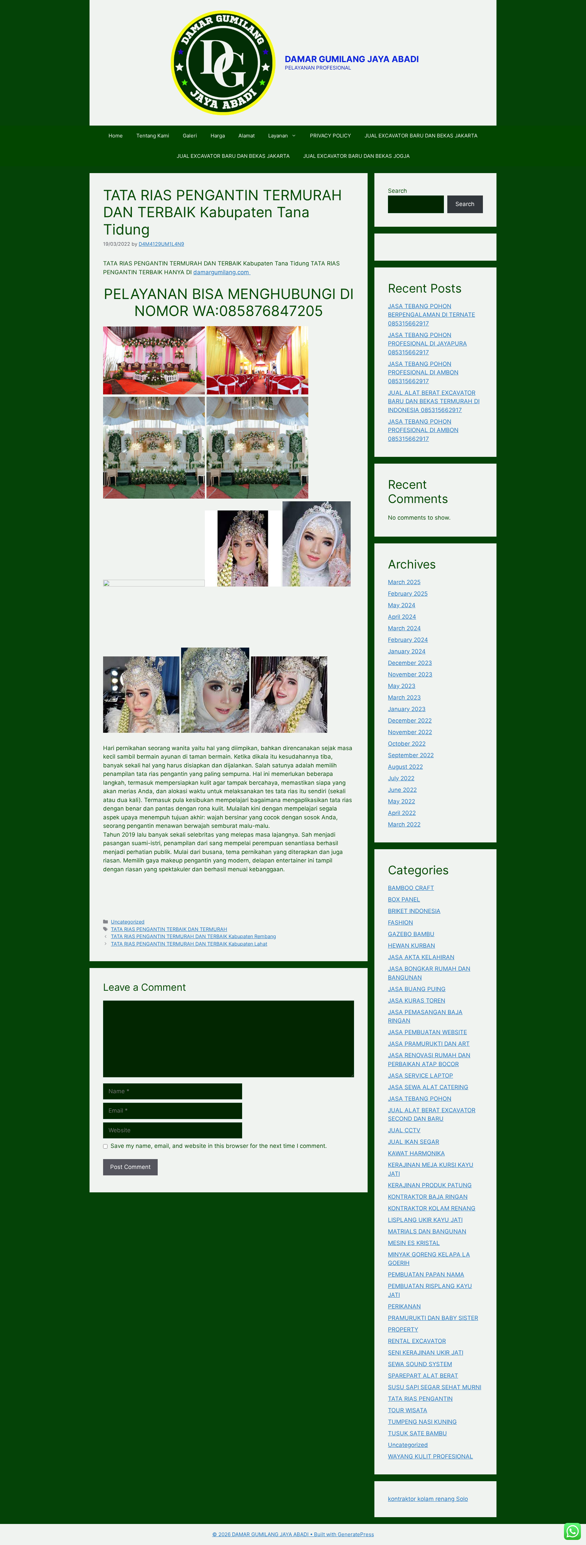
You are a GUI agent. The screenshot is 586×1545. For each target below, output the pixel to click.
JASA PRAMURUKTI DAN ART (429, 1043)
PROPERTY (403, 1329)
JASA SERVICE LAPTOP (420, 1075)
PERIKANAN (404, 1306)
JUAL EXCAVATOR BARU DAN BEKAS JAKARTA (421, 135)
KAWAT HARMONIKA (416, 1153)
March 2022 (404, 824)
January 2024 (407, 651)
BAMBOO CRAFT (411, 888)
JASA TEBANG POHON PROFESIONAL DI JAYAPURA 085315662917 (427, 344)
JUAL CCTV (404, 1130)
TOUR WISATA (407, 1410)
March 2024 (404, 628)
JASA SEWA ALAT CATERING (428, 1087)
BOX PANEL (404, 899)
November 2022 (410, 732)
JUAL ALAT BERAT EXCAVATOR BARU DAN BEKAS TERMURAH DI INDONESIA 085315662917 (434, 401)
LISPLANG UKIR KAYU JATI (425, 1219)
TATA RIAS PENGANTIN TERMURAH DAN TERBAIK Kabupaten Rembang (193, 936)
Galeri (190, 135)
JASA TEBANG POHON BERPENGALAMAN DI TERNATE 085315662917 (431, 315)
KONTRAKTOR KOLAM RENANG (431, 1208)
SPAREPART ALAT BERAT (423, 1375)
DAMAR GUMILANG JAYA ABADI (352, 59)
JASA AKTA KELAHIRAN (421, 957)
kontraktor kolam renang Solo (428, 1498)
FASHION (400, 922)
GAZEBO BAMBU (411, 934)
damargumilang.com (222, 272)
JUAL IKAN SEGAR (413, 1141)
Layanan (278, 135)
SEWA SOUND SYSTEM (420, 1364)
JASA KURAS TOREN (416, 1000)
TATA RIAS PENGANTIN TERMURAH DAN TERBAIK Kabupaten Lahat (189, 944)
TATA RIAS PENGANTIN (420, 1398)
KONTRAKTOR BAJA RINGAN (428, 1196)
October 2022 (407, 743)
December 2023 (410, 662)
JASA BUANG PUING (417, 989)
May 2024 (401, 605)
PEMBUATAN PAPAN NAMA (426, 1274)
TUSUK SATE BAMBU (417, 1433)
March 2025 (404, 582)
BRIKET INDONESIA (414, 911)
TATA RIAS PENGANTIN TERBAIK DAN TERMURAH (169, 929)
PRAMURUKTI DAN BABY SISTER (433, 1318)
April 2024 (402, 616)
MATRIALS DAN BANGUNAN (427, 1231)
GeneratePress (356, 1534)
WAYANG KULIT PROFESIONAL (430, 1456)
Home (116, 135)
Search (397, 190)
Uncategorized (127, 922)
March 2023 (404, 697)
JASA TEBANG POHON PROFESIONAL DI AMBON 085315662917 (423, 372)
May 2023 (401, 686)
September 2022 (411, 755)
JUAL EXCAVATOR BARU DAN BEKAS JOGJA (356, 156)
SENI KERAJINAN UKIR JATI (425, 1352)
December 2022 (410, 720)
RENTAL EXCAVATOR (417, 1341)
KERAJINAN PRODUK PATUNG (430, 1185)
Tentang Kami (152, 135)
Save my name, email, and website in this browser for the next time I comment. (219, 1145)
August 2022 (405, 766)
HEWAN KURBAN (411, 945)
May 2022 (401, 801)
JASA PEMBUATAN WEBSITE (427, 1032)
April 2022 (402, 812)
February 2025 (408, 593)
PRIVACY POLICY (330, 135)
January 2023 (407, 709)
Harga (218, 135)
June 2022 (402, 789)
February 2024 (408, 639)
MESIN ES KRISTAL (414, 1243)
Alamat (246, 135)
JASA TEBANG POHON (419, 1098)
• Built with (275, 1534)
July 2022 (401, 778)
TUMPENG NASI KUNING (422, 1421)
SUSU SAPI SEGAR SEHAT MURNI (434, 1387)
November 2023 (410, 674)
